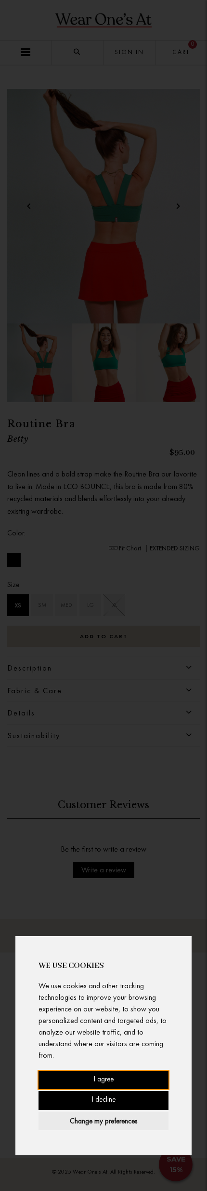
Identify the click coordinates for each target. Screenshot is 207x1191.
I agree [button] (104, 1079)
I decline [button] (104, 1100)
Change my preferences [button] (103, 1121)
